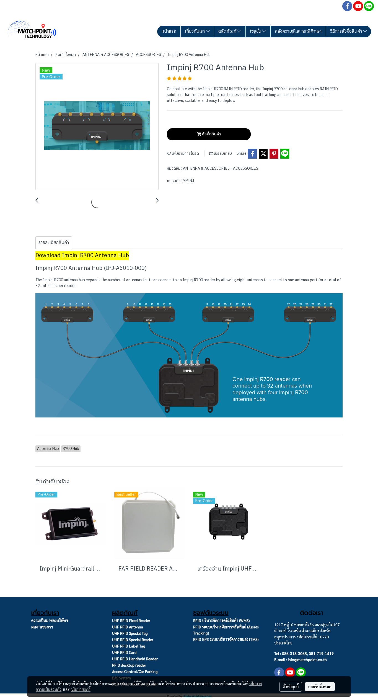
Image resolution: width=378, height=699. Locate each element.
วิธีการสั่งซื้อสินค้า (346, 31)
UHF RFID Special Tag (130, 633)
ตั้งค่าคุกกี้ (291, 686)
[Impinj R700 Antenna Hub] (97, 126)
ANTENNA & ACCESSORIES (207, 168)
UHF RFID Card (124, 652)
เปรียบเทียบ (222, 153)
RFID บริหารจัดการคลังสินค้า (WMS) (221, 620)
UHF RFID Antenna (127, 626)
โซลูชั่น (256, 31)
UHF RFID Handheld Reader (135, 658)
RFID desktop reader (129, 664)
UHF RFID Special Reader (132, 639)
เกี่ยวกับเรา (195, 31)
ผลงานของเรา (42, 626)
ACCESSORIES (245, 168)
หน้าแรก (168, 31)
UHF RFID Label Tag (128, 645)
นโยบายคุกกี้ (80, 689)
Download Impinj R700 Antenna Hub (82, 255)
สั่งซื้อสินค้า (211, 134)
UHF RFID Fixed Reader (131, 620)
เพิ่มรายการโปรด (185, 153)
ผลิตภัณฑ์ (227, 31)
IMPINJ (187, 181)
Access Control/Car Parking (135, 671)
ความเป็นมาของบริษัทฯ (49, 620)
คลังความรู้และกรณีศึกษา (298, 31)
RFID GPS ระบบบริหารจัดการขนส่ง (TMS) (225, 639)
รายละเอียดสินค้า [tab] (53, 242)
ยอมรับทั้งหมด (320, 686)
